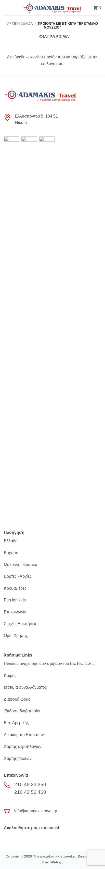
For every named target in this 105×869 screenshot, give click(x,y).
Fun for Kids (15, 600)
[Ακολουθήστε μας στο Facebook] (8, 838)
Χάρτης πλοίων (18, 758)
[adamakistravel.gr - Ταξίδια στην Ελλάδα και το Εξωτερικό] (52, 7)
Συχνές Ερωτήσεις (20, 624)
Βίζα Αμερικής (16, 723)
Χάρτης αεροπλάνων (22, 746)
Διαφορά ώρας (17, 699)
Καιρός (10, 675)
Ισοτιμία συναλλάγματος (25, 687)
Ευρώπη (12, 553)
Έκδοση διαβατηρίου (23, 711)
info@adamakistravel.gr (35, 811)
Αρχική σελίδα (20, 24)
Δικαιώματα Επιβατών (24, 735)
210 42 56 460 (30, 792)
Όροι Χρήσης (16, 635)
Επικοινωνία (15, 612)
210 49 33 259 (30, 784)
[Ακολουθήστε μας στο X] (17, 838)
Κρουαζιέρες (15, 588)
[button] (7, 7)
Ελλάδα (11, 541)
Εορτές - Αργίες (18, 576)
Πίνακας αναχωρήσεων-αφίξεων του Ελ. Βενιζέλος (49, 663)
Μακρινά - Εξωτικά (20, 564)
